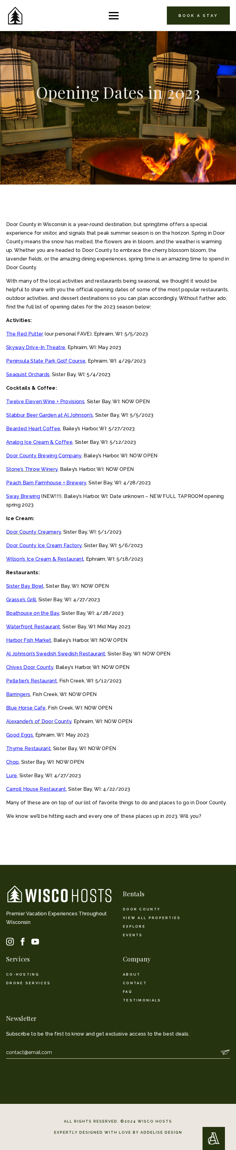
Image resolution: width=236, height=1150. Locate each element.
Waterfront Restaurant (33, 627)
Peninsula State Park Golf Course (45, 361)
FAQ (127, 992)
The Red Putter (24, 334)
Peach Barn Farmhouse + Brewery (46, 483)
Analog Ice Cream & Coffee (39, 442)
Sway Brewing (23, 496)
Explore (134, 927)
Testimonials (142, 1000)
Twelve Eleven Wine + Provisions (45, 401)
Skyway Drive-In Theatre (35, 347)
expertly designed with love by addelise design (118, 1132)
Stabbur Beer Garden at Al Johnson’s (49, 415)
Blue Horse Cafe (26, 708)
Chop (12, 762)
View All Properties (152, 918)
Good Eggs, (20, 735)
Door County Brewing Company (43, 456)
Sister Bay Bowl (25, 586)
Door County (141, 909)
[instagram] (10, 941)
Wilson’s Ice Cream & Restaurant (45, 559)
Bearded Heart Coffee (33, 429)
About (132, 975)
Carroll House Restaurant (36, 789)
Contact (135, 983)
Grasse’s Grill (21, 600)
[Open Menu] (114, 16)
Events (133, 935)
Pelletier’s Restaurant (31, 681)
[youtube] (35, 941)
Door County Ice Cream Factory (43, 545)
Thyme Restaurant (28, 748)
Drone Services (28, 983)
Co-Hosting (22, 975)
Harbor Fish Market (28, 640)
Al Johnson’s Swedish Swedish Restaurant (55, 654)
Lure (11, 775)
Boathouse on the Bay (32, 613)
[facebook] (22, 941)
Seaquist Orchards (27, 374)
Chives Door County (29, 667)
